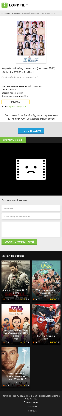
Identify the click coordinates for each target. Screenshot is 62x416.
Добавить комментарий (19, 241)
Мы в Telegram (32, 130)
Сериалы (15, 13)
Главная (5, 13)
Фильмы (32, 406)
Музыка (22, 106)
